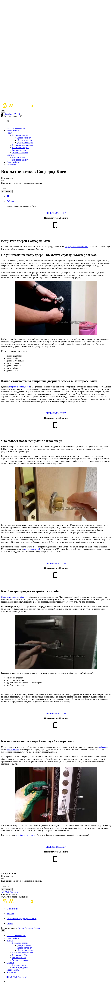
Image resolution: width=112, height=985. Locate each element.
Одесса (37, 928)
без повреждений (32, 549)
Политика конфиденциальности (21, 918)
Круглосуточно (19, 157)
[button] (3, 111)
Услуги (10, 133)
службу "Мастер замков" (76, 246)
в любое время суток (26, 835)
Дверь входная (24, 138)
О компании (12, 909)
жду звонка (6, 191)
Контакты (11, 165)
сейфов (102, 747)
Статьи (10, 923)
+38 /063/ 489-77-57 (12, 114)
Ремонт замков (19, 150)
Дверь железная (24, 140)
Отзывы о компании (16, 128)
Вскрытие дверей (20, 135)
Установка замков (20, 152)
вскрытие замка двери (19, 387)
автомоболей (13, 749)
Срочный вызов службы (12, 597)
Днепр (21, 928)
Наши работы (13, 130)
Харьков (29, 928)
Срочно (10, 155)
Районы (10, 913)
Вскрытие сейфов (20, 147)
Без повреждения (20, 160)
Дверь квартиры (25, 142)
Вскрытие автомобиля (22, 145)
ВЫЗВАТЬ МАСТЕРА (56, 213)
